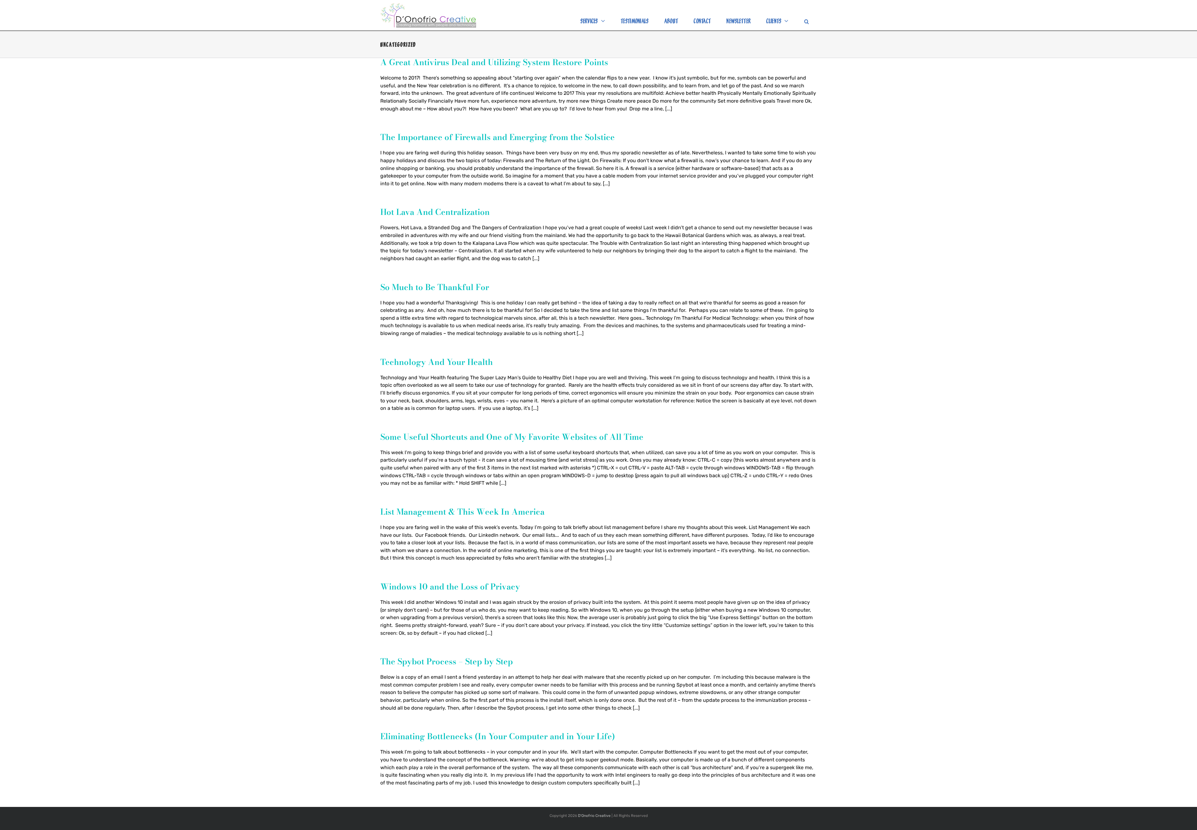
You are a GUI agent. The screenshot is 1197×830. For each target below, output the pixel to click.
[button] (806, 23)
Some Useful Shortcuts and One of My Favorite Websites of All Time (511, 437)
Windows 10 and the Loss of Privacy (450, 586)
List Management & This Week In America (462, 512)
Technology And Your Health (436, 362)
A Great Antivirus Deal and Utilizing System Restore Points (494, 62)
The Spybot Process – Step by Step (446, 661)
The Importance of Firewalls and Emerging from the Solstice (497, 137)
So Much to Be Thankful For (434, 287)
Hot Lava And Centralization (435, 212)
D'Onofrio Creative (594, 815)
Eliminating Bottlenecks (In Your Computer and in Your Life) (497, 736)
